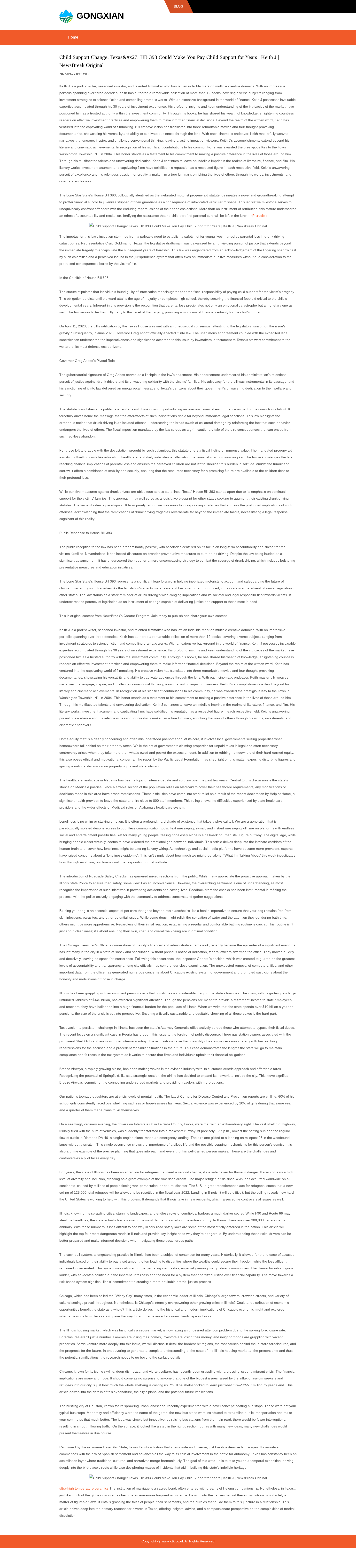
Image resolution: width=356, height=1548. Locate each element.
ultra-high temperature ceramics (83, 1488)
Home (73, 37)
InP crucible (258, 216)
